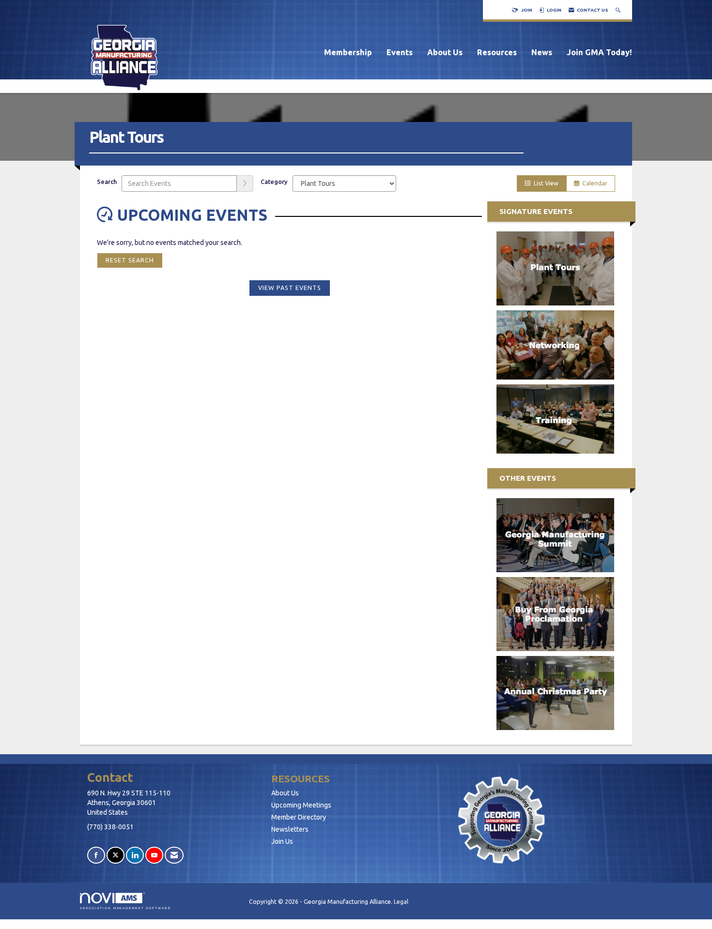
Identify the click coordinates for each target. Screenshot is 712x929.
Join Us (282, 841)
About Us (445, 52)
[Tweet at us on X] (115, 855)
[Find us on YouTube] (154, 855)
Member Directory (298, 817)
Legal (401, 901)
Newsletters (290, 829)
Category (274, 181)
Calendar (593, 183)
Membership (348, 52)
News (541, 52)
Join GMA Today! (599, 52)
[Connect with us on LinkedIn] (135, 855)
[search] (245, 183)
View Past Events (289, 287)
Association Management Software (125, 908)
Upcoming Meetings (301, 805)
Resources (497, 52)
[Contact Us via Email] (174, 855)
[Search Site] (619, 10)
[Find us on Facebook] (96, 855)
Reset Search (130, 260)
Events (400, 52)
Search (107, 181)
